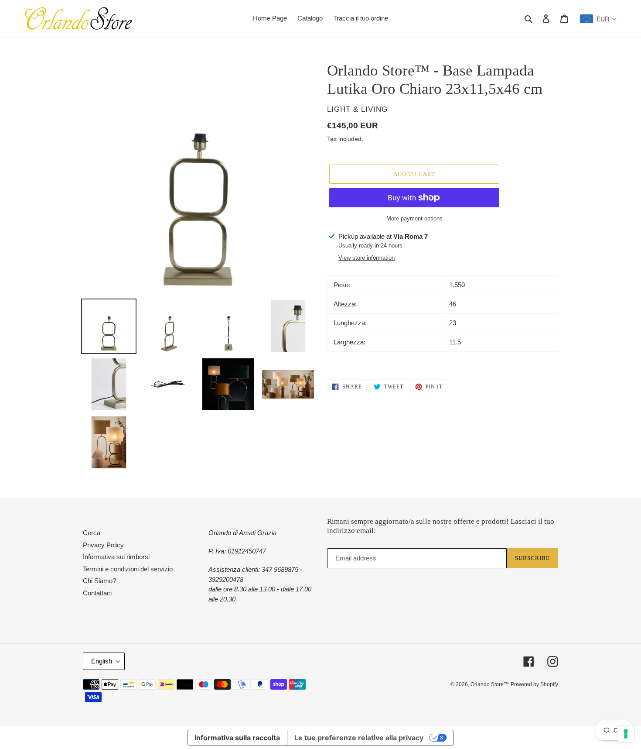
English (101, 661)
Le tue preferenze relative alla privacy (358, 737)
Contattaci (97, 593)
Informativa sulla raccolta (237, 737)
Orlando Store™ (490, 684)
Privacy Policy (103, 545)
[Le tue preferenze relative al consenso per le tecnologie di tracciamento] (625, 733)
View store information (366, 257)
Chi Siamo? (99, 580)
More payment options (414, 218)
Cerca (91, 532)
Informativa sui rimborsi (116, 556)
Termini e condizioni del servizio (128, 569)
